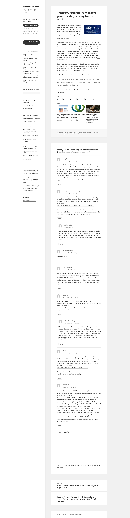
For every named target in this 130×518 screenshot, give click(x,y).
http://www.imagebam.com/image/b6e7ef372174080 (82, 363)
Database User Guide (28, 105)
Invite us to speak (27, 159)
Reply (59, 184)
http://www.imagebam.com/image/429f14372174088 (72, 367)
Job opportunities (27, 126)
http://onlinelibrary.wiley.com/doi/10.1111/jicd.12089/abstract (76, 404)
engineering (66, 134)
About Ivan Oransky (29, 124)
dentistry (90, 132)
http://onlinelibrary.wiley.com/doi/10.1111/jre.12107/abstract (75, 205)
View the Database (28, 108)
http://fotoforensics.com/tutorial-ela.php (69, 374)
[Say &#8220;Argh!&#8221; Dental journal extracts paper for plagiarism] (78, 109)
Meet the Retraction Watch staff (31, 118)
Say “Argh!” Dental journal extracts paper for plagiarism (78, 116)
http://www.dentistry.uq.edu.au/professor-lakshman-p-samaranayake (78, 180)
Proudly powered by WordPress (73, 514)
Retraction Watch (31, 6)
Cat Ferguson (73, 132)
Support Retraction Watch (31, 42)
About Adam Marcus (29, 121)
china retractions (83, 132)
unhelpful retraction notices (77, 134)
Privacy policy (60, 514)
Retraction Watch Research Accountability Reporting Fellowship (30, 131)
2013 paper (70, 51)
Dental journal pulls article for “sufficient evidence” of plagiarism (63, 116)
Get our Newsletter (31, 25)
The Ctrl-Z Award (27, 144)
